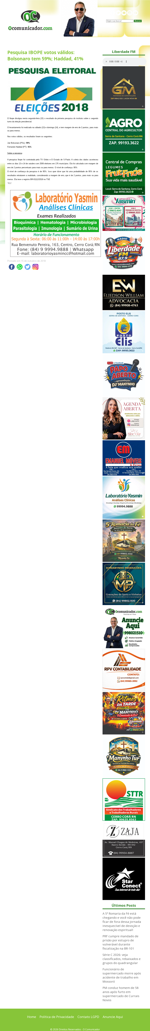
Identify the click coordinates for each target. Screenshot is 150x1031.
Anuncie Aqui (113, 1016)
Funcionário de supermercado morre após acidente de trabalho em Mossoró (122, 975)
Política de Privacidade (57, 1016)
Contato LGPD (88, 1016)
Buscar (138, 21)
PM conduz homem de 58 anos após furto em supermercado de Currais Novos (121, 994)
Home (31, 1016)
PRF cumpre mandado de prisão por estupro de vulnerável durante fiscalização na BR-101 (120, 942)
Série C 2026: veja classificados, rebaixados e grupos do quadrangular (122, 959)
